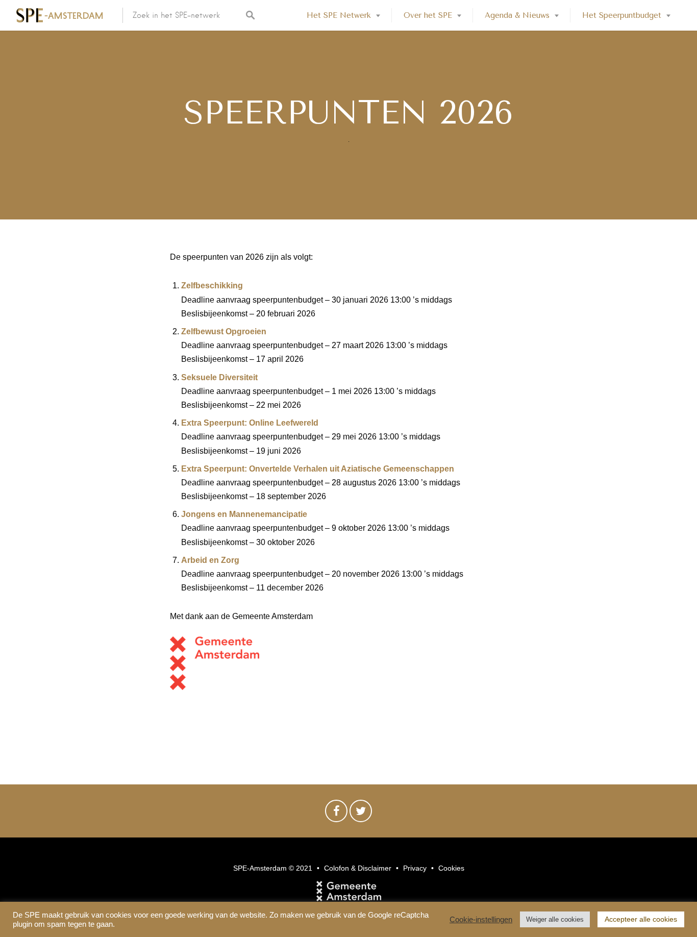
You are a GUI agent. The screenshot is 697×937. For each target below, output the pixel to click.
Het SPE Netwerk (339, 15)
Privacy (415, 868)
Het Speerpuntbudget (621, 15)
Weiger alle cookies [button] (555, 919)
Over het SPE (428, 15)
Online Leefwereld (283, 422)
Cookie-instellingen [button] (481, 920)
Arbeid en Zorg (210, 560)
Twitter (361, 813)
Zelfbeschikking (212, 285)
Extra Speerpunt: (215, 422)
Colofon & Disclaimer (357, 868)
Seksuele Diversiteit (219, 377)
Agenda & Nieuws (517, 15)
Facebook (336, 813)
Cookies (451, 868)
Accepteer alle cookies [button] (641, 919)
